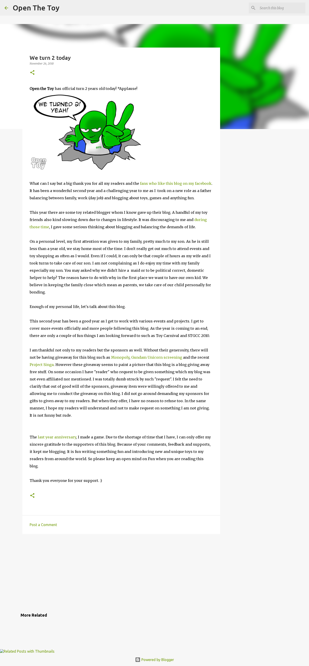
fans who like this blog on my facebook (176, 183)
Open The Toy (36, 8)
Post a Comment (43, 525)
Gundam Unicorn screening (156, 357)
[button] (32, 73)
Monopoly (120, 357)
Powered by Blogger (157, 660)
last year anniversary (57, 437)
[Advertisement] (121, 572)
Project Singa (42, 364)
